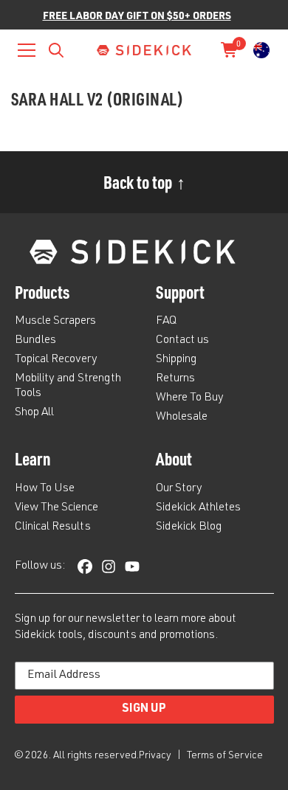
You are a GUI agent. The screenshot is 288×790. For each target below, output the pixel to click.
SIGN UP (144, 709)
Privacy (156, 756)
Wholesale (182, 417)
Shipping (176, 360)
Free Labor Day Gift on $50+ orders (137, 15)
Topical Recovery (56, 360)
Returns (175, 379)
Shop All (34, 413)
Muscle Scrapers (55, 322)
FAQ (166, 322)
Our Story (179, 489)
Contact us (182, 341)
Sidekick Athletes (198, 508)
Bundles (35, 341)
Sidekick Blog (189, 527)
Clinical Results (53, 527)
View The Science (56, 508)
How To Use (45, 489)
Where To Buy (190, 398)
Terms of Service (225, 756)
